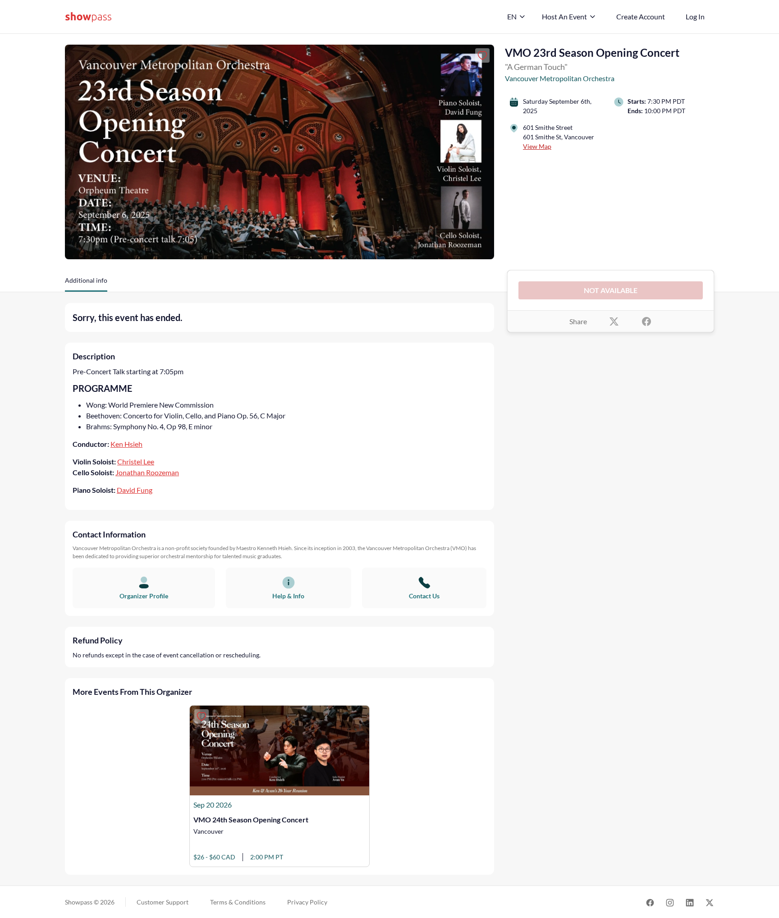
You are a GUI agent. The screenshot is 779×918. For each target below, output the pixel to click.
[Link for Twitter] (709, 902)
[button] (86, 283)
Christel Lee (135, 461)
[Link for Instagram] (669, 902)
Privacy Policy (307, 902)
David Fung (134, 490)
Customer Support (162, 902)
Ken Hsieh (126, 444)
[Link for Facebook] (650, 902)
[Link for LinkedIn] (689, 902)
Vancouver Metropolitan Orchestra (559, 78)
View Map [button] (537, 146)
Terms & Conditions (238, 902)
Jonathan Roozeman (147, 472)
